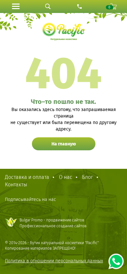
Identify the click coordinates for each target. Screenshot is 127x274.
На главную (63, 144)
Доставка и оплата (27, 177)
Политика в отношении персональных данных (54, 261)
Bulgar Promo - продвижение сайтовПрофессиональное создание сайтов (53, 223)
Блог (87, 177)
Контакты (16, 184)
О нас (65, 177)
